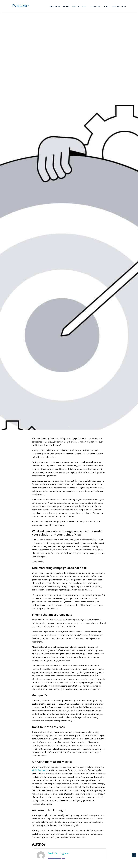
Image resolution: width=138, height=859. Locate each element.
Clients (106, 6)
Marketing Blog (66, 225)
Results (75, 6)
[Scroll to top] (134, 854)
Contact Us (118, 6)
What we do (55, 6)
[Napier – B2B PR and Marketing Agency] (20, 6)
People (66, 6)
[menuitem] (54, 6)
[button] (125, 6)
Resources (95, 6)
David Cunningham (85, 225)
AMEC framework (40, 770)
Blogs (84, 6)
